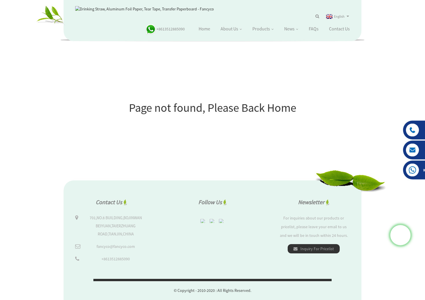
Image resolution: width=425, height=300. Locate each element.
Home (204, 29)
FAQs (314, 29)
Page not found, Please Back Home (212, 107)
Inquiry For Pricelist (317, 248)
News (289, 29)
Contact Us (339, 29)
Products (261, 29)
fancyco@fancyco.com (116, 246)
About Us (229, 29)
